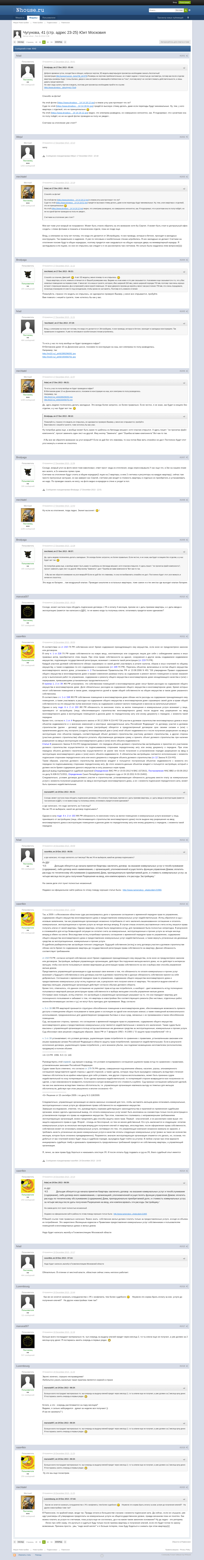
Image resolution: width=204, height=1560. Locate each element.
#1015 (182, 1246)
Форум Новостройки (21, 1550)
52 (48, 42)
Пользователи (48, 18)
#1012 (182, 840)
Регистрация (184, 2)
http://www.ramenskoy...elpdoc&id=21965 (142, 890)
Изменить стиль (25, 1555)
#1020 (182, 1487)
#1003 (182, 177)
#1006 (182, 371)
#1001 (182, 56)
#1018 (182, 1366)
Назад (21, 42)
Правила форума (171, 1550)
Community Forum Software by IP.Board (176, 1555)
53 (51, 42)
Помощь (38, 1555)
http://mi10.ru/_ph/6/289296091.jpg (59, 353)
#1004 (182, 260)
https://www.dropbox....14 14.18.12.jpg (76, 102)
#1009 (182, 540)
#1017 (182, 1326)
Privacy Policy (185, 1550)
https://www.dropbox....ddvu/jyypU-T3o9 (60, 88)
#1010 (182, 597)
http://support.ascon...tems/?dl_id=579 (71, 76)
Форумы (33, 18)
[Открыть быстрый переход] (188, 18)
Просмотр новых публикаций (170, 18)
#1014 (182, 1171)
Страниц (29, 42)
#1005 (182, 311)
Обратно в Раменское (181, 1542)
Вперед (58, 42)
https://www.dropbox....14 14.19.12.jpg (69, 113)
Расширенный (189, 10)
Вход (175, 2)
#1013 (182, 904)
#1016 (182, 1286)
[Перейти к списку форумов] (40, 10)
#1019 (182, 1447)
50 (40, 42)
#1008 (182, 500)
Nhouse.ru (20, 18)
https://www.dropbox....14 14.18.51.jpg (75, 106)
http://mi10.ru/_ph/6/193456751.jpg (59, 357)
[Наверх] (102, 1555)
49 (36, 42)
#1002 (182, 137)
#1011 (182, 636)
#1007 (182, 457)
